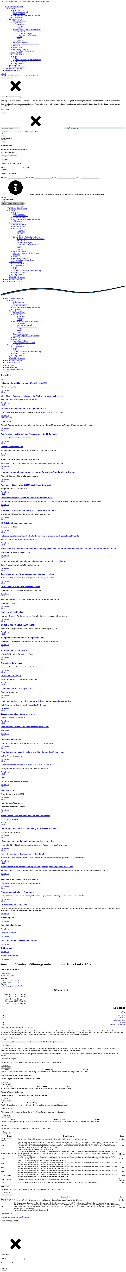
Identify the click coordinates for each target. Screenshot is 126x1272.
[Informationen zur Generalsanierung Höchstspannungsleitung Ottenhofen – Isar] (3, 863)
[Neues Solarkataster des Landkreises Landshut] (3, 850)
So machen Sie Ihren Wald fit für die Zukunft (20, 587)
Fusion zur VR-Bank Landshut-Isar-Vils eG (20, 459)
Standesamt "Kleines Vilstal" (14, 905)
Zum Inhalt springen (24, 1)
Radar (3, 778)
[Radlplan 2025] (3, 786)
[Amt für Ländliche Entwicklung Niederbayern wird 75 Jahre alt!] (3, 430)
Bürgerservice (21, 230)
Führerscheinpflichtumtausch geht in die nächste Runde (26, 765)
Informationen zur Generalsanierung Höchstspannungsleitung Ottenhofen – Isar (37, 867)
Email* (54, 177)
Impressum (121, 1015)
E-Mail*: (3, 1259)
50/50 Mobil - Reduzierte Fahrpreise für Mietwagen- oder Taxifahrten (31, 396)
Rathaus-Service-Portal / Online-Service (30, 239)
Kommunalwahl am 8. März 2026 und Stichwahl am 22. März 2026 (30, 599)
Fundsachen (6, 421)
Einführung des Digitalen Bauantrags (17, 892)
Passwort (26, 167)
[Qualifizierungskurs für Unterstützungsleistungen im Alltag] (3, 570)
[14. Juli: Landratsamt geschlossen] (3, 519)
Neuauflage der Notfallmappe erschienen (19, 879)
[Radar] (3, 774)
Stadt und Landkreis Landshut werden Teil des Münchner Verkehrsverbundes (36, 701)
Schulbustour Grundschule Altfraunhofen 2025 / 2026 (25, 727)
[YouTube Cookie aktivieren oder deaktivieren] (1, 1132)
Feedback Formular (9, 956)
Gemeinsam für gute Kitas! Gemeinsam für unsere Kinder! (27, 498)
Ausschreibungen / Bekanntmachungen (19, 940)
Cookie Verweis (59, 1042)
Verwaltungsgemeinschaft (18, 209)
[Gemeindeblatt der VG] (3, 735)
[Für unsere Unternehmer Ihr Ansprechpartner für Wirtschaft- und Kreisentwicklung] (3, 468)
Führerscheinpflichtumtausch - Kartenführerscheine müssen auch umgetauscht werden (40, 536)
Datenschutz (120, 1017)
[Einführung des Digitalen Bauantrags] (3, 888)
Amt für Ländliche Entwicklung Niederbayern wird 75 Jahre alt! (29, 434)
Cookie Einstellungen (117, 1024)
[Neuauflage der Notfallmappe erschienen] (3, 875)
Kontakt (122, 1022)
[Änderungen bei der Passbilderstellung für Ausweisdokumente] (3, 825)
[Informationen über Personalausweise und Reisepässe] (3, 812)
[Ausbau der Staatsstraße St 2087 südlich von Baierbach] (3, 481)
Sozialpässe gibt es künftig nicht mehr (18, 714)
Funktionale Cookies (33, 1042)
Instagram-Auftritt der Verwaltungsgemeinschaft (22, 638)
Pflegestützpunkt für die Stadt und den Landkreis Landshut (27, 841)
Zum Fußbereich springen (40, 1)
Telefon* (78, 177)
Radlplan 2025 (7, 790)
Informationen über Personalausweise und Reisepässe (25, 816)
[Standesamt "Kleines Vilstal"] (3, 901)
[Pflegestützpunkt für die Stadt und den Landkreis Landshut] (3, 837)
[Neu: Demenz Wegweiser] (3, 799)
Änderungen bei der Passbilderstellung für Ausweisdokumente (29, 828)
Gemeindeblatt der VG (11, 739)
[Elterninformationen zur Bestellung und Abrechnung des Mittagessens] (3, 748)
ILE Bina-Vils (6, 948)
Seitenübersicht (119, 1021)
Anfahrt (122, 1012)
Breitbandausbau (8, 933)
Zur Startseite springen (9, 1)
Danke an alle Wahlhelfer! (12, 612)
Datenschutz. (26, 1217)
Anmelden (4, 169)
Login (3, 201)
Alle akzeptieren (6, 1038)
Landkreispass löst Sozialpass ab (16, 689)
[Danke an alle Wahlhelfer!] (3, 608)
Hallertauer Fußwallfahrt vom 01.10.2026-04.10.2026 (24, 383)
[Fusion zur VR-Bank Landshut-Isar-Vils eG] (3, 456)
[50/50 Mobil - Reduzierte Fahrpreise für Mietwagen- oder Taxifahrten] (3, 392)
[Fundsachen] (7, 417)
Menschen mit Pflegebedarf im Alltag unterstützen (23, 409)
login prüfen (5, 159)
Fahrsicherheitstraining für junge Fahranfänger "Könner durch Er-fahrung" (34, 561)
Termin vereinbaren (7, 78)
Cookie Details (6, 1067)
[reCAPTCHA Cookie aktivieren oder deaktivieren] (1, 1193)
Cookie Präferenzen (90, 1031)
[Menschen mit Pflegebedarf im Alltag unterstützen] (3, 405)
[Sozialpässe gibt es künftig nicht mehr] (3, 710)
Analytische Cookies (47, 1042)
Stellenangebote (8, 918)
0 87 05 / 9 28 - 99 (13, 982)
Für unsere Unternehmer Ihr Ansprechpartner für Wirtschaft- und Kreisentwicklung (38, 472)
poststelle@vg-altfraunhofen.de (12, 986)
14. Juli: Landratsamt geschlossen (16, 523)
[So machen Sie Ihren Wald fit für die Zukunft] (3, 583)
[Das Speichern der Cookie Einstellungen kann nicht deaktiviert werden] (1, 1082)
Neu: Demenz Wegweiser (12, 803)
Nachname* (30, 177)
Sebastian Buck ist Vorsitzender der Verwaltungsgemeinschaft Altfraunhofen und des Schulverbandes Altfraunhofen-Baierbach (58, 549)
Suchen (3, 75)
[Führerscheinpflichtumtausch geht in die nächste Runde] (3, 761)
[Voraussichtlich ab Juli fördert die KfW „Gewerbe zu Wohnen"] (3, 506)
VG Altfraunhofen (11, 367)
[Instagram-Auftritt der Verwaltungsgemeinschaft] (3, 634)
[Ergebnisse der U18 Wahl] (3, 659)
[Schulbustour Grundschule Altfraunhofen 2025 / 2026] (3, 723)
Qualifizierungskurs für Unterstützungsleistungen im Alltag (27, 574)
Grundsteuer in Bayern (11, 676)
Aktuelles (16, 212)
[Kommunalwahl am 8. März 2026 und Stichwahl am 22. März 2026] (3, 595)
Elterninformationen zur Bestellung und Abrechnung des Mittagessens (32, 752)
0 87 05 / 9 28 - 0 (13, 980)
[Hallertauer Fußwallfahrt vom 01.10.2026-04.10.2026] (3, 379)
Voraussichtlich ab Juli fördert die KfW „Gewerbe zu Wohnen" (29, 510)
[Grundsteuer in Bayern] (3, 672)
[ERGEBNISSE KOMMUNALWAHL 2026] (3, 621)
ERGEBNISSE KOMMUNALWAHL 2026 (18, 625)
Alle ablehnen (16, 1038)
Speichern (15, 1220)
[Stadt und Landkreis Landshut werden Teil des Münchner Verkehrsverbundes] (3, 697)
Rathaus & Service (19, 224)
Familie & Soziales (19, 263)
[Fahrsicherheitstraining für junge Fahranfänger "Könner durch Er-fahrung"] (3, 557)
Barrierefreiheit (120, 1019)
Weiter (3, 113)
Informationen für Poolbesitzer (14, 650)
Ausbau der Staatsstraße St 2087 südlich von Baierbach (26, 485)
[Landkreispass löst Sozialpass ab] (3, 685)
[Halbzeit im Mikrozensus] (3, 443)
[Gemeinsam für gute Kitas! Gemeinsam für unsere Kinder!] (3, 494)
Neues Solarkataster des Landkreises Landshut (22, 854)
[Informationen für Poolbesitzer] (3, 646)
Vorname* (4, 177)
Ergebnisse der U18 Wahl (12, 663)
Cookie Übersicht (6, 1042)
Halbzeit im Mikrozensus (12, 447)
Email (3, 167)
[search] (15, 76)
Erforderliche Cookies (19, 1042)
